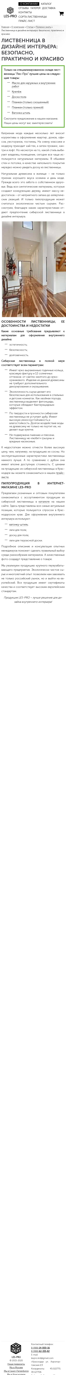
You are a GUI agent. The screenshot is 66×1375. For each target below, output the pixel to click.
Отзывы (23, 8)
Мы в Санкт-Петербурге (16, 1371)
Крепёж (16, 91)
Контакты (24, 12)
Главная (5, 27)
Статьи (30, 27)
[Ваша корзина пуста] (61, 13)
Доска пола (19, 97)
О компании (28, 4)
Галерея (33, 8)
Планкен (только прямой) (27, 107)
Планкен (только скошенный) (30, 102)
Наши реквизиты (16, 1364)
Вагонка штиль (21, 112)
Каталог (43, 4)
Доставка (45, 8)
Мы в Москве (16, 1367)
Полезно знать (43, 27)
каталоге (44, 501)
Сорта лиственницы (30, 17)
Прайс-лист (25, 21)
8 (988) (40, 1348)
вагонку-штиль (18, 524)
